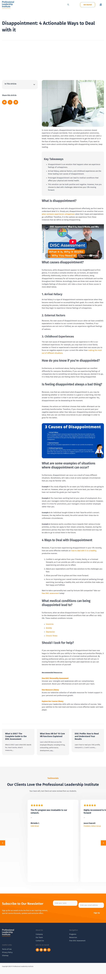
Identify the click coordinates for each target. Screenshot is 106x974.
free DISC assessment (50, 593)
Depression (50, 632)
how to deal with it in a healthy (83, 551)
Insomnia (49, 624)
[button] (100, 5)
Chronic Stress (51, 636)
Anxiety (49, 628)
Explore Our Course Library (52, 701)
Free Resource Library (50, 690)
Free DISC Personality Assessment (55, 678)
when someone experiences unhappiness (58, 214)
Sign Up (97, 913)
